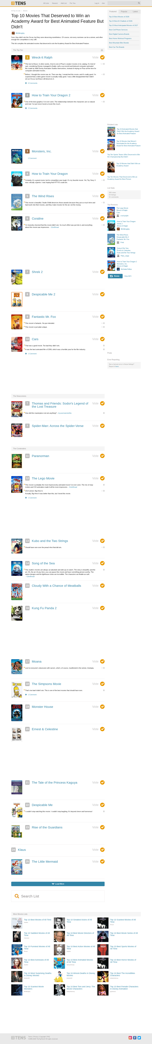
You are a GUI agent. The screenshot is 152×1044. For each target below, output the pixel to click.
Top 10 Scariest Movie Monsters (34, 987)
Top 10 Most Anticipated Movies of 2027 (123, 25)
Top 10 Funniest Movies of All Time (37, 947)
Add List (64, 3)
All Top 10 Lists (15, 11)
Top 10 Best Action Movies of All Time (81, 947)
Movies (25, 11)
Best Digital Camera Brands (119, 34)
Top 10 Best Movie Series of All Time (124, 934)
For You (72, 3)
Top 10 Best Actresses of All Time (36, 961)
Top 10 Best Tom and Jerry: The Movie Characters (81, 987)
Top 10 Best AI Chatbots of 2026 (120, 21)
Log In (97, 3)
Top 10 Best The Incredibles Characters (122, 974)
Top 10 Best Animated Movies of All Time (80, 961)
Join (103, 3)
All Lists (46, 3)
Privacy (35, 1037)
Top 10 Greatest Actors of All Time (79, 921)
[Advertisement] (58, 130)
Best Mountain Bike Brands (119, 43)
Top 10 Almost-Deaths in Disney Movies (81, 974)
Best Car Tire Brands (116, 47)
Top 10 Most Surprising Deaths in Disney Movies (37, 974)
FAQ (48, 1037)
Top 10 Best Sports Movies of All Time (123, 947)
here (117, 366)
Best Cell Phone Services (118, 30)
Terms (30, 1037)
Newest (55, 3)
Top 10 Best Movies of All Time (37, 920)
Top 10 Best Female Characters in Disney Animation (124, 987)
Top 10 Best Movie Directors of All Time (80, 934)
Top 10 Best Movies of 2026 (119, 17)
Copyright (43, 1037)
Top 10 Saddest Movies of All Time (37, 934)
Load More (58, 884)
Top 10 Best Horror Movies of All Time (123, 961)
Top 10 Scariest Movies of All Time (123, 921)
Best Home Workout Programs (120, 38)
